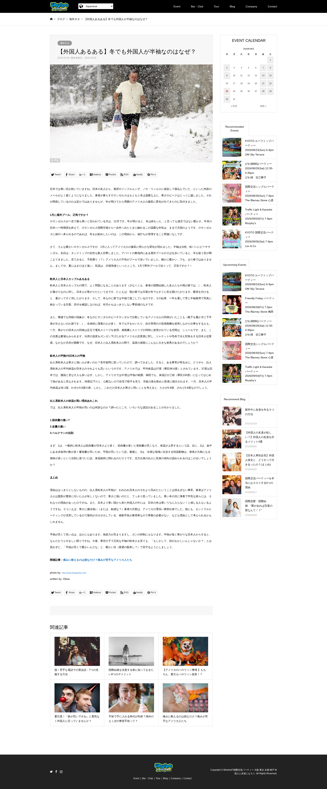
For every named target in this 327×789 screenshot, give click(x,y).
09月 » (263, 106)
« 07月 (234, 106)
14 (263, 75)
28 (263, 91)
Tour (216, 6)
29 (270, 91)
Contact (272, 6)
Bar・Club (197, 6)
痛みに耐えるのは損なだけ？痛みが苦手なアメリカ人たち (97, 559)
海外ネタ (64, 43)
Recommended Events (234, 128)
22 (270, 83)
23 (227, 91)
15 (270, 75)
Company (251, 6)
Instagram (61, 771)
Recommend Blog (234, 399)
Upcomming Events (234, 264)
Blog (232, 6)
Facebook (56, 771)
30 (227, 99)
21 (263, 83)
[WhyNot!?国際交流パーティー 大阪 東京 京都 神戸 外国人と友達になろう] (59, 6)
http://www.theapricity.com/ (74, 573)
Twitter (51, 771)
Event (177, 6)
